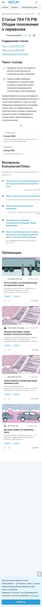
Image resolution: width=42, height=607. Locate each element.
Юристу (7, 296)
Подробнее (34, 596)
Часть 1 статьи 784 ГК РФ (13, 46)
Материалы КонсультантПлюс (15, 54)
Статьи (16, 296)
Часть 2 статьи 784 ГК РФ (13, 50)
